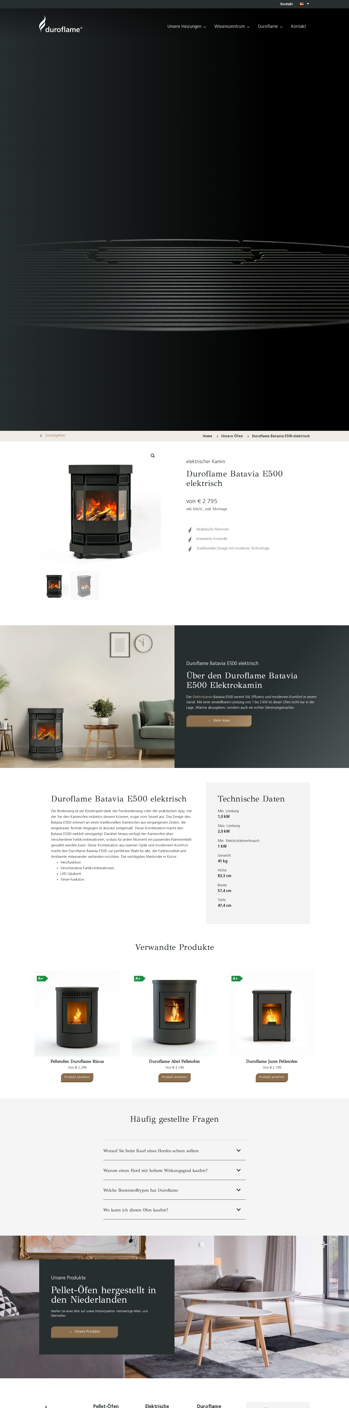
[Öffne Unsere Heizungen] (205, 27)
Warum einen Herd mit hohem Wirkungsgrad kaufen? (155, 1170)
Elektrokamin (202, 697)
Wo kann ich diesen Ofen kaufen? (135, 1210)
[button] (153, 456)
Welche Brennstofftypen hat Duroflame (140, 1190)
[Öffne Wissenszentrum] (248, 27)
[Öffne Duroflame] (281, 27)
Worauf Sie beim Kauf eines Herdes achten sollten (151, 1150)
